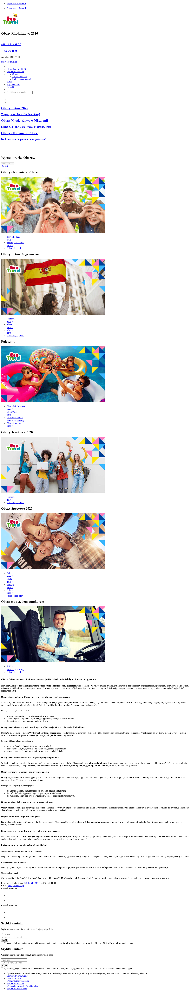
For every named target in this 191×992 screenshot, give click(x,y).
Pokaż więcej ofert (15, 248)
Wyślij (4, 940)
